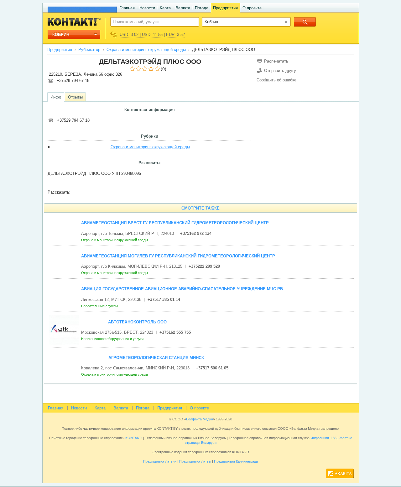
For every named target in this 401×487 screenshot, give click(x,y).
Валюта (182, 8)
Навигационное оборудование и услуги (112, 339)
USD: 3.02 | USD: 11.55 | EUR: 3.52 (152, 34)
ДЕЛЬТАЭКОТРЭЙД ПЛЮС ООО (150, 61)
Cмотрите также (200, 208)
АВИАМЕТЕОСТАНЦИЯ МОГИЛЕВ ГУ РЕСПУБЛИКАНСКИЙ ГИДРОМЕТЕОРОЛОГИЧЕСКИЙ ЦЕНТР (178, 256)
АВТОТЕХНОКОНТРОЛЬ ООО (137, 322)
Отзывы (75, 97)
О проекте (252, 8)
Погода (201, 8)
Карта (165, 8)
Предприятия (225, 8)
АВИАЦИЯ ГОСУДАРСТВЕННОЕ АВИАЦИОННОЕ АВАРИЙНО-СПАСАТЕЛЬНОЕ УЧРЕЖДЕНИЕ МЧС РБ (182, 289)
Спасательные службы (100, 306)
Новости (147, 8)
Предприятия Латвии (159, 461)
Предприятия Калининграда (236, 461)
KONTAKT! (133, 438)
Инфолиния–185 (323, 438)
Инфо (55, 97)
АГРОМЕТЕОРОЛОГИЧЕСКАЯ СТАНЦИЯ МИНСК (156, 357)
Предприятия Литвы (195, 461)
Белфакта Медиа (199, 419)
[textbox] (151, 22)
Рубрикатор (89, 49)
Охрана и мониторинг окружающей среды (146, 49)
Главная (127, 8)
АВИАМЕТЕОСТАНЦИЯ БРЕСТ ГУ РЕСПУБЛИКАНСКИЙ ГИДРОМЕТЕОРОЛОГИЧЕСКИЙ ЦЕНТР (175, 223)
